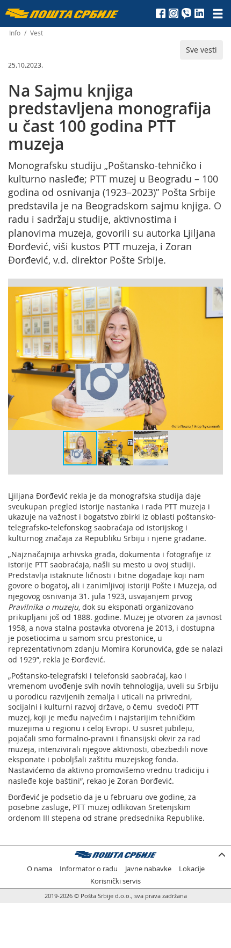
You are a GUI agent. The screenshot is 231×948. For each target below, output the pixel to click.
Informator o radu (89, 868)
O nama (39, 868)
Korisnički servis (115, 881)
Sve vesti (201, 50)
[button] (213, 296)
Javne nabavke (148, 868)
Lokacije (192, 868)
